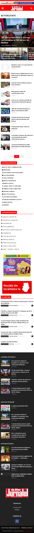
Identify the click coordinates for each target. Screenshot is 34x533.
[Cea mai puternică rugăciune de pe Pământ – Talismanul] (5, 458)
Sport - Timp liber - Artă (10, 249)
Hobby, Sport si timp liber (12, 186)
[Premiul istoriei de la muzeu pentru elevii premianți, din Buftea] (5, 119)
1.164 (11, 156)
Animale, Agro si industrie (12, 189)
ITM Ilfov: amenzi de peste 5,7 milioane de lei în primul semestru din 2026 (16, 312)
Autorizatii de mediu (10, 197)
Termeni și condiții (27, 528)
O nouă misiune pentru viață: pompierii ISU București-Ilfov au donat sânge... (21, 390)
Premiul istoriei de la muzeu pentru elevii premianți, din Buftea (20, 119)
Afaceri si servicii (8, 191)
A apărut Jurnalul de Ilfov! (9, 342)
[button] (31, 8)
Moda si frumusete (9, 180)
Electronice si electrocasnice (13, 172)
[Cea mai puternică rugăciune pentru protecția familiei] (5, 450)
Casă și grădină (7, 226)
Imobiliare (6, 170)
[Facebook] (17, 521)
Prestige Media (27, 531)
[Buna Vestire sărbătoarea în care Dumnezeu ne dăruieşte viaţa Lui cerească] (5, 76)
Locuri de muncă (8, 236)
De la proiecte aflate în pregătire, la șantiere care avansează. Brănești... (20, 362)
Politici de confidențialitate (10, 528)
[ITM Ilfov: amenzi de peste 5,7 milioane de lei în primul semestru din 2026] (13, 54)
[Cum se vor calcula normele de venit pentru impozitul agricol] (5, 102)
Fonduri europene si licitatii (12, 199)
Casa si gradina (8, 178)
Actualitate (5, 34)
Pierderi (6, 205)
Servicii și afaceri (8, 246)
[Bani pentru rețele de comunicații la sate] (5, 93)
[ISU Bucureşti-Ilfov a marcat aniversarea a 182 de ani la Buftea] (17, 32)
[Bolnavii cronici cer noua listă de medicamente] (5, 67)
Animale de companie (9, 220)
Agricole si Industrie (9, 217)
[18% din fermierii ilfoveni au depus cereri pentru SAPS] (5, 111)
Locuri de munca (8, 175)
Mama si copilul (8, 183)
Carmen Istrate (13, 315)
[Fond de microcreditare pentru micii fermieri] (5, 85)
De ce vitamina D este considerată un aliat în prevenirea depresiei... (18, 435)
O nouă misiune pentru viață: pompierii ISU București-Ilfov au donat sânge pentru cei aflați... (15, 322)
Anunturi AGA (7, 202)
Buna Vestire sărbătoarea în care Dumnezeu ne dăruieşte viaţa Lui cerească (22, 75)
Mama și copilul (7, 239)
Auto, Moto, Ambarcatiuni (12, 167)
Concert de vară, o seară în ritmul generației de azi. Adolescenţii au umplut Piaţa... (16, 333)
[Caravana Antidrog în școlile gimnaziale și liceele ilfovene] (5, 147)
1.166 (22, 156)
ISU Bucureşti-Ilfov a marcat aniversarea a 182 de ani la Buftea (20, 372)
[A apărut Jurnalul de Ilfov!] (5, 408)
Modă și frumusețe (8, 243)
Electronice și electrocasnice (11, 230)
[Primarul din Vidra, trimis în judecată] (5, 129)
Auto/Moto (6, 223)
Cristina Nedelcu (6, 45)
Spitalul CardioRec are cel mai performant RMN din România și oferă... (21, 466)
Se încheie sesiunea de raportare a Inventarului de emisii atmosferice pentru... (22, 137)
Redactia (11, 344)
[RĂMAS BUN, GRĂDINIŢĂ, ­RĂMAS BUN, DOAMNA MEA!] (5, 476)
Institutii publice (9, 194)
